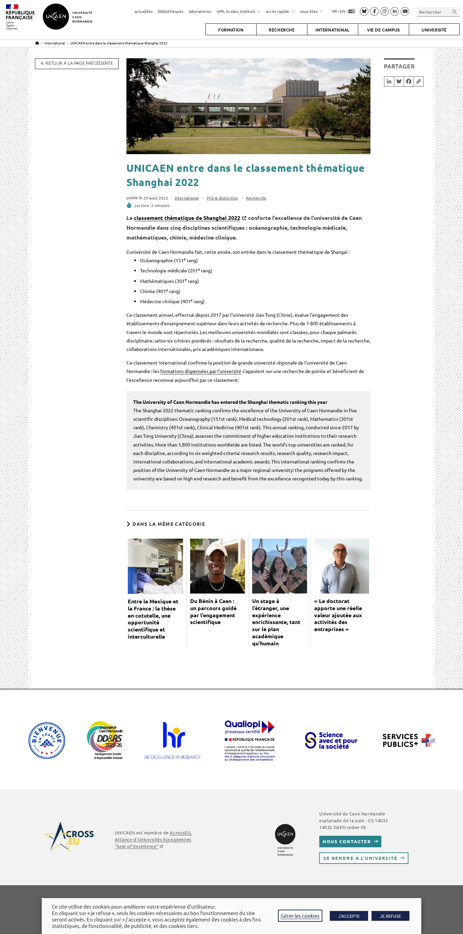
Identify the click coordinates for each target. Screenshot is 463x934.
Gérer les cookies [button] (300, 915)
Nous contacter (347, 841)
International (187, 198)
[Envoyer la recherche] (454, 11)
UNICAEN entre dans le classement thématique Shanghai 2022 (119, 42)
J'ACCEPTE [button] (349, 916)
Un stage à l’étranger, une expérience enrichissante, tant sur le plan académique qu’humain (276, 622)
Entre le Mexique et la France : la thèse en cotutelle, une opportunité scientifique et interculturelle (153, 619)
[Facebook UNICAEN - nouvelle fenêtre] (374, 11)
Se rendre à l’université (360, 858)
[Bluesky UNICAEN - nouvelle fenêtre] (364, 11)
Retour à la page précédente (79, 63)
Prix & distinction (222, 198)
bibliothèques (170, 11)
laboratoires (200, 11)
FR (334, 11)
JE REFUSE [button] (390, 916)
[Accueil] (37, 42)
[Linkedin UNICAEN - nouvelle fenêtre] (394, 11)
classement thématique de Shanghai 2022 (187, 217)
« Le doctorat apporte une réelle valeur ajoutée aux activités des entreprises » (338, 615)
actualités (144, 11)
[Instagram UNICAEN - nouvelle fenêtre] (384, 11)
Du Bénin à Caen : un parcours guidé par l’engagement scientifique (213, 611)
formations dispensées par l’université (200, 371)
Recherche (256, 198)
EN (342, 11)
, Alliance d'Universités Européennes (153, 839)
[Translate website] (351, 12)
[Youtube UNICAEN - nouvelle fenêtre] (405, 11)
